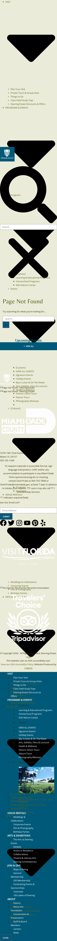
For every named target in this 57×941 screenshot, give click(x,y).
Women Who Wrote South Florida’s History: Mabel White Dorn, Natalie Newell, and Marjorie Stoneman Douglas (28, 367)
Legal (28, 656)
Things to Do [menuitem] (17, 96)
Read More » (23, 808)
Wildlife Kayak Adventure (24, 715)
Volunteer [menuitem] (16, 808)
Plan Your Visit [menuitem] (18, 89)
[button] (28, 195)
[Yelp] (43, 523)
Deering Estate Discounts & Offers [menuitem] (28, 103)
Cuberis (28, 668)
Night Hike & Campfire (13, 685)
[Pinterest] (35, 523)
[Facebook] (3, 523)
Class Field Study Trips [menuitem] (22, 100)
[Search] (6, 325)
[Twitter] (11, 523)
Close (5, 938)
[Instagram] (19, 523)
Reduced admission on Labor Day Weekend (35, 801)
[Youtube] (27, 523)
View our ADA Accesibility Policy (17, 664)
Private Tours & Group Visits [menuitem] (25, 92)
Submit (6, 516)
